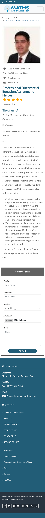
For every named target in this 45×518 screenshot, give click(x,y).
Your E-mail (8, 293)
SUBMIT (22, 351)
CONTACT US (10, 436)
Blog (6, 468)
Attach (9, 320)
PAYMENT (8, 450)
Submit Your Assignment (14, 412)
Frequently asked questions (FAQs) (18, 462)
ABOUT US (8, 418)
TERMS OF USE (10, 430)
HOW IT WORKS (11, 456)
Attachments (8, 316)
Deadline (7, 304)
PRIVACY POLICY (11, 424)
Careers (7, 474)
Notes (6, 328)
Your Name (7, 281)
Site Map (7, 480)
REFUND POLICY (11, 442)
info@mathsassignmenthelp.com (20, 396)
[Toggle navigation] (40, 8)
